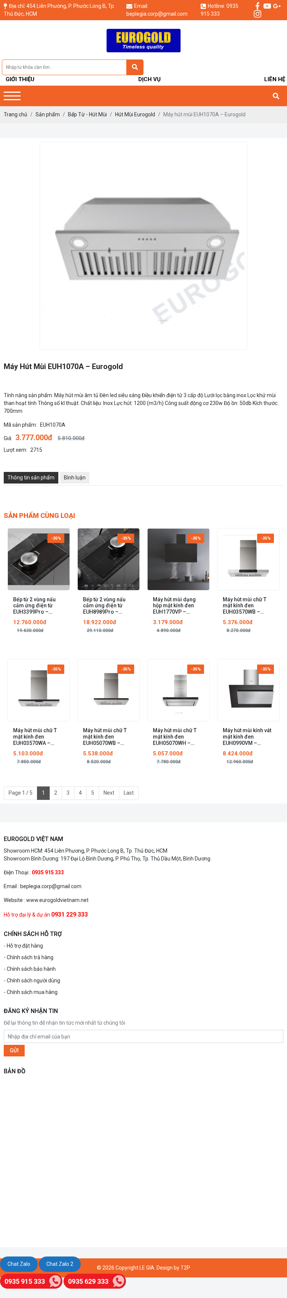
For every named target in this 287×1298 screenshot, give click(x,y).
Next (109, 793)
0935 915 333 (24, 1281)
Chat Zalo (18, 1264)
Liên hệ (274, 79)
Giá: (8, 438)
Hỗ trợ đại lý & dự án (27, 915)
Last (129, 793)
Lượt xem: (15, 450)
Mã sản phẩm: (20, 425)
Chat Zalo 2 (59, 1264)
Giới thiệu (20, 79)
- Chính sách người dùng (32, 981)
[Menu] (12, 96)
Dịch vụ (149, 79)
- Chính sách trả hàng (28, 957)
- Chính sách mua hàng (31, 992)
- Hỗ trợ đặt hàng (23, 946)
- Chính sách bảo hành (30, 969)
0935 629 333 (88, 1281)
